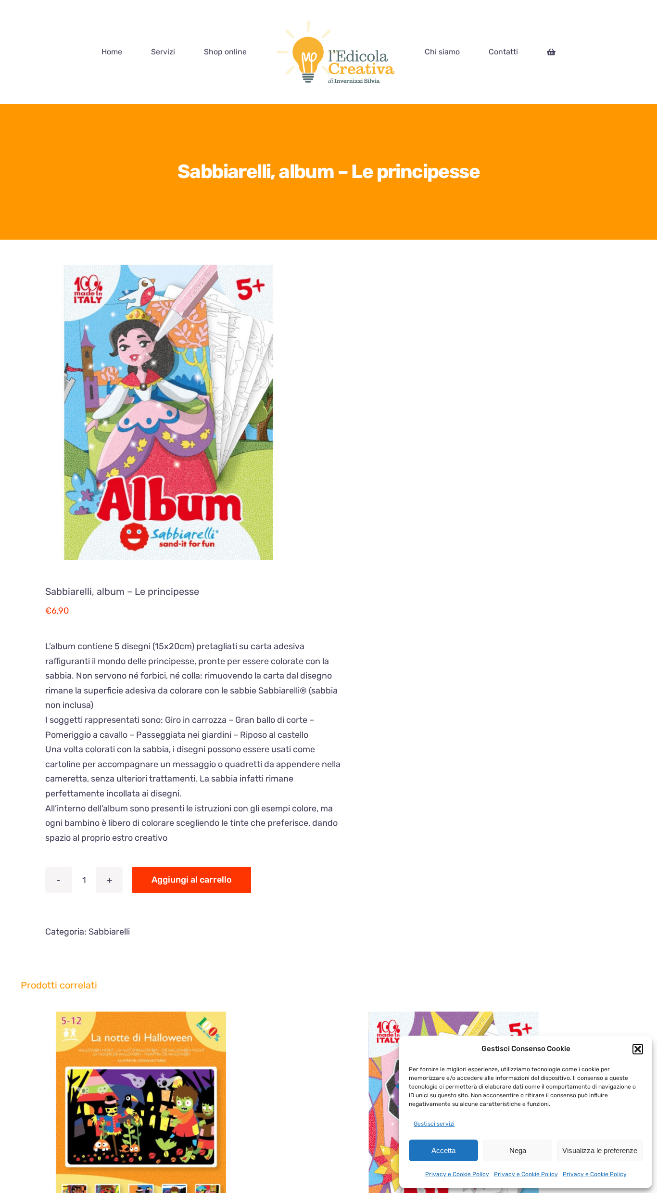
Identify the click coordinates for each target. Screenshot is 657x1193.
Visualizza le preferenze (599, 1150)
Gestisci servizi (434, 1123)
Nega (517, 1150)
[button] (638, 1049)
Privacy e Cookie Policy (457, 1174)
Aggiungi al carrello (192, 879)
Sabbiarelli (109, 931)
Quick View (195, 1133)
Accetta (443, 1150)
